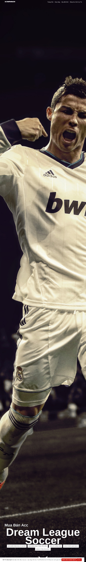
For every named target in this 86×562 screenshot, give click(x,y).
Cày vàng (57, 2)
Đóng (79, 560)
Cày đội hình (64, 2)
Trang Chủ (50, 2)
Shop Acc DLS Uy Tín (76, 2)
